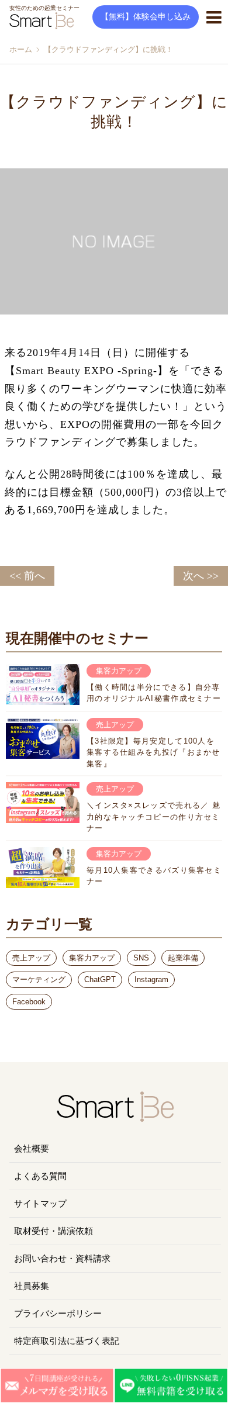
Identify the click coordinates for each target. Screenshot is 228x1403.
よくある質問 (40, 1176)
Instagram (151, 979)
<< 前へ (27, 576)
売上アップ (31, 957)
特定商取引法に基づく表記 (66, 1341)
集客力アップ (92, 957)
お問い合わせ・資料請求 (62, 1258)
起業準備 (183, 957)
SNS (141, 957)
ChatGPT (100, 979)
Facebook (29, 1001)
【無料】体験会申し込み (146, 16)
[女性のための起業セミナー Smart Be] (114, 1117)
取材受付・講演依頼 (53, 1231)
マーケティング (38, 979)
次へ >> (201, 576)
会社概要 (31, 1148)
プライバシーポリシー (58, 1313)
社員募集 (31, 1286)
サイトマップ (40, 1203)
